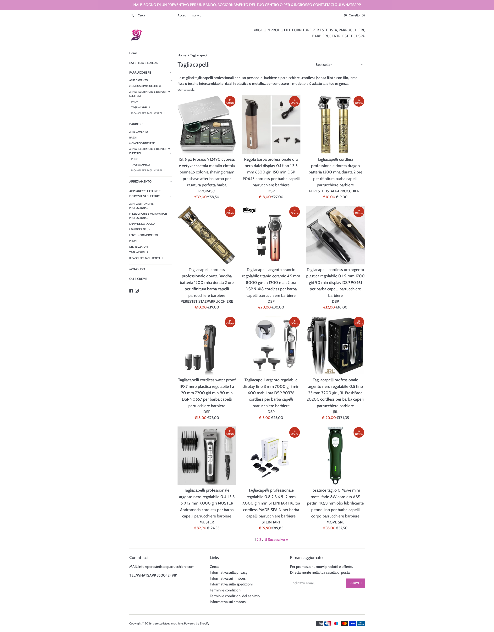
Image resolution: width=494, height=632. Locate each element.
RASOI (133, 137)
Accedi (182, 15)
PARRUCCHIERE (150, 72)
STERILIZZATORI (138, 246)
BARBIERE (150, 124)
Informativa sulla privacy (229, 572)
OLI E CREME (138, 279)
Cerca (214, 566)
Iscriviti (196, 15)
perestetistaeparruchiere (168, 623)
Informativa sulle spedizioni (231, 584)
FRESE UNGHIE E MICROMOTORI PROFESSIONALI (148, 215)
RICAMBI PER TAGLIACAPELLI (148, 113)
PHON (135, 101)
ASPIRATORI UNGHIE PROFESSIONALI (141, 206)
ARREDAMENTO (150, 80)
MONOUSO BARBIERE (142, 143)
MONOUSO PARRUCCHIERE (145, 85)
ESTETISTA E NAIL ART (150, 63)
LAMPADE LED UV (139, 229)
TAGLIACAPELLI (140, 107)
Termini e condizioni (225, 590)
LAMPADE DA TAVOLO (142, 223)
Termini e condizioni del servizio (235, 596)
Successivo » (278, 539)
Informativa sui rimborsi (228, 578)
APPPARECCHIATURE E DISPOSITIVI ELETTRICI (150, 94)
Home (133, 53)
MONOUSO (137, 269)
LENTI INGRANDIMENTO (143, 235)
